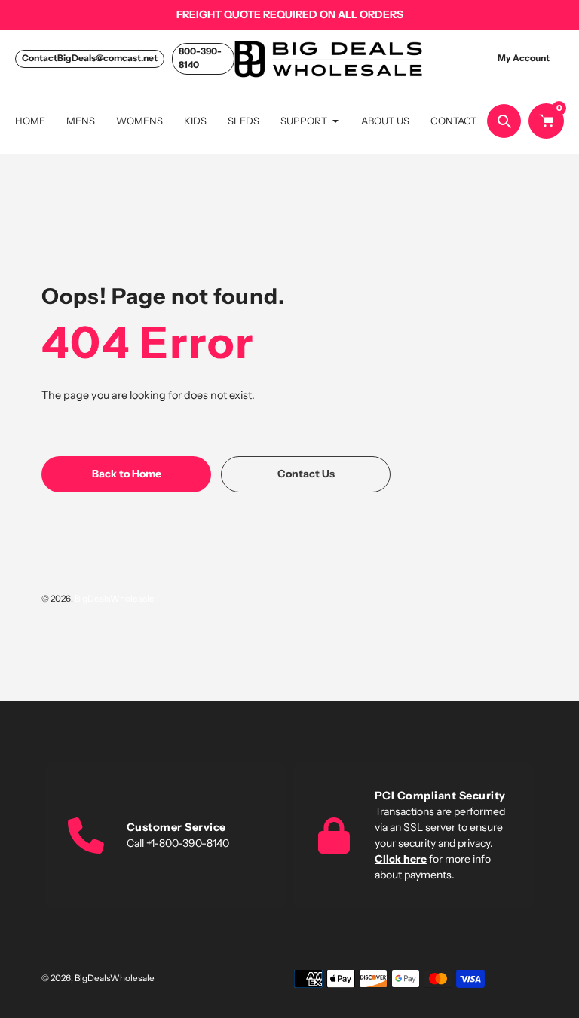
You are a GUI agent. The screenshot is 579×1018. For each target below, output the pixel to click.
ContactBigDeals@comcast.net (90, 57)
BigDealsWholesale (115, 598)
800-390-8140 (200, 57)
